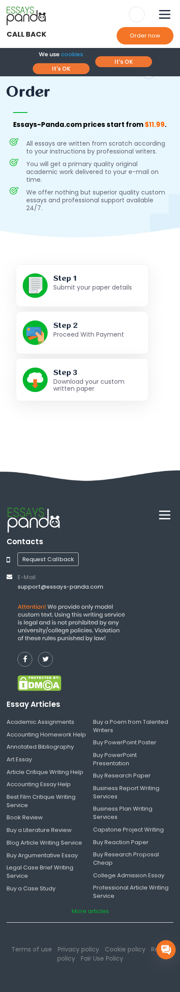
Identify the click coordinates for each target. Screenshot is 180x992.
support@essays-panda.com (60, 587)
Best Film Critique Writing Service (41, 801)
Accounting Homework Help (46, 734)
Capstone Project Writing (128, 829)
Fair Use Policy (102, 958)
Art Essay (19, 759)
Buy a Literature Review (39, 830)
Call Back (26, 34)
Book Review (25, 817)
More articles (90, 911)
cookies (72, 54)
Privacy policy (78, 949)
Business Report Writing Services (126, 792)
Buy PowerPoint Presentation (115, 759)
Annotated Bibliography (40, 747)
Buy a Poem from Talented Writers (130, 726)
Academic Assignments (40, 722)
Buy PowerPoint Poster (124, 742)
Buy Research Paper (122, 775)
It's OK (61, 69)
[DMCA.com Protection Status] (39, 682)
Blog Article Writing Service (44, 843)
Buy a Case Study (31, 888)
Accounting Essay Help (39, 784)
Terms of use (31, 949)
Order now (145, 35)
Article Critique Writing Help (45, 772)
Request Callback (48, 559)
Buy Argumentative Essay (42, 855)
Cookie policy (125, 949)
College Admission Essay (128, 875)
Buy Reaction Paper (121, 842)
